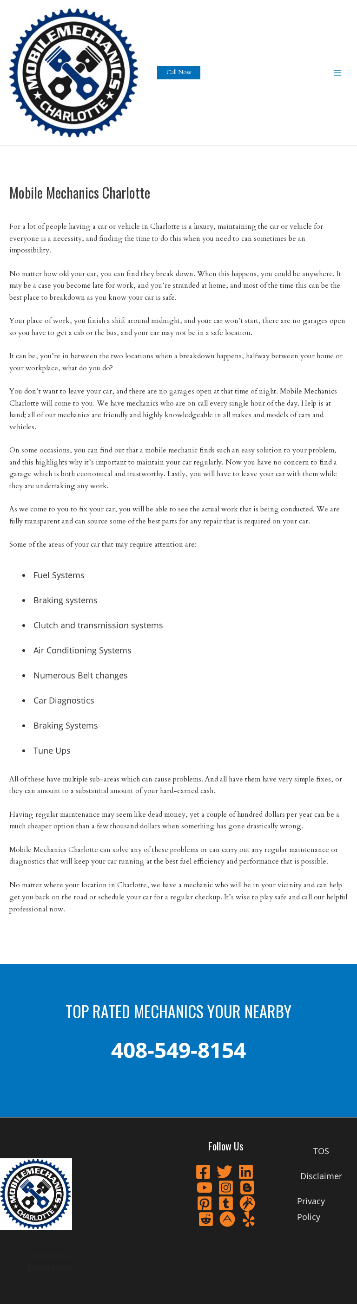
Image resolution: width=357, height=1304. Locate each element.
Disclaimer (55, 1256)
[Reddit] (206, 1219)
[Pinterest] (204, 1203)
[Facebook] (203, 1172)
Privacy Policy (49, 1267)
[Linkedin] (246, 1172)
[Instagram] (226, 1187)
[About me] (227, 1219)
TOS (28, 1256)
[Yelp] (249, 1219)
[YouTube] (204, 1187)
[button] (178, 72)
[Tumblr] (226, 1203)
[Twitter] (224, 1172)
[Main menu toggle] (338, 73)
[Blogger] (247, 1187)
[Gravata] (247, 1203)
